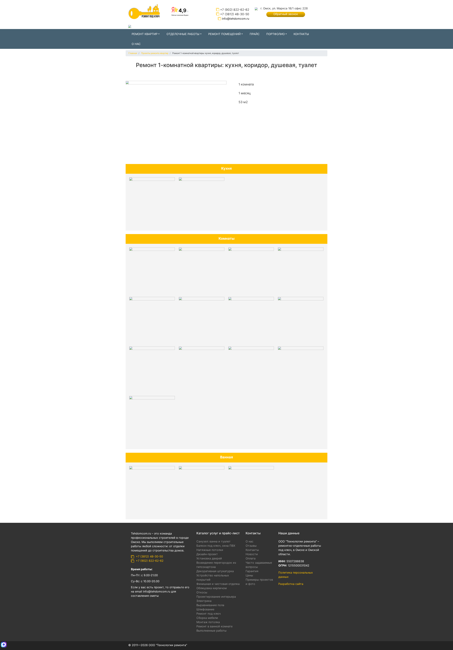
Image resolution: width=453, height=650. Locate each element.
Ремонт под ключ (208, 613)
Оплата (251, 558)
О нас (136, 44)
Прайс (255, 34)
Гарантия (252, 571)
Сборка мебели (207, 618)
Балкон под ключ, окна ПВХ (215, 545)
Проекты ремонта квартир (154, 53)
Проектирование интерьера (216, 596)
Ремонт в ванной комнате (214, 626)
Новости (252, 554)
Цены (249, 575)
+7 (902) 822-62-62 (234, 9)
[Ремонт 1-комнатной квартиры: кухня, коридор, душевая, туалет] (176, 118)
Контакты (301, 34)
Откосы (201, 592)
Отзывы (251, 545)
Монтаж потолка (208, 622)
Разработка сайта (291, 584)
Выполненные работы (211, 630)
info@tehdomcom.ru (235, 18)
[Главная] (144, 11)
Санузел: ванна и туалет (213, 541)
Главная (132, 53)
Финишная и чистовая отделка (218, 584)
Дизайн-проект (207, 554)
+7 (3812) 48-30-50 (234, 14)
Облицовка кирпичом (211, 588)
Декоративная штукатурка (215, 571)
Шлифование (205, 609)
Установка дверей (209, 558)
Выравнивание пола (210, 605)
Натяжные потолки (209, 550)
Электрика (203, 601)
